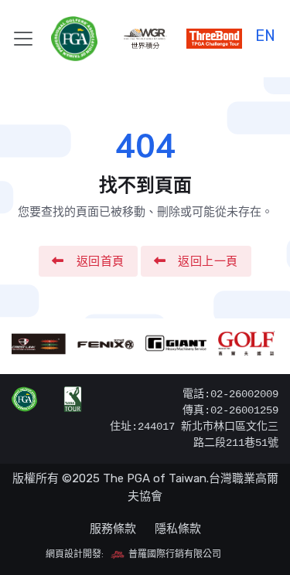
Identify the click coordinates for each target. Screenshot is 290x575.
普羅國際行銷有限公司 (173, 554)
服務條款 (113, 529)
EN (265, 33)
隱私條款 (178, 529)
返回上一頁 (208, 261)
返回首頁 (101, 261)
